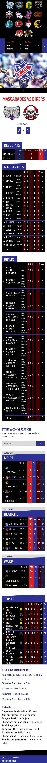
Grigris (13, 538)
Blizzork (13, 548)
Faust (9, 202)
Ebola (9, 211)
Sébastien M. (7, 683)
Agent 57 (10, 245)
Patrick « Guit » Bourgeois (11, 270)
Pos (3, 463)
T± (42, 463)
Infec (12, 529)
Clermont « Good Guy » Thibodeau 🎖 (12, 386)
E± (38, 463)
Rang (3, 604)
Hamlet (10, 215)
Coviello (10, 175)
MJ (20, 463)
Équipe (8, 463)
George (9, 181)
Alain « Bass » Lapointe (13, 294)
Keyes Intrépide (11, 614)
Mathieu (5, 688)
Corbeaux (14, 585)
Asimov (9, 241)
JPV (38, 172)
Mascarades (9, 154)
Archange (14, 524)
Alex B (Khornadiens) (11, 675)
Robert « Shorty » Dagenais (11, 340)
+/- (42, 172)
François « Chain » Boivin (10, 352)
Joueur (9, 172)
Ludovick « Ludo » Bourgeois (11, 306)
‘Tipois (9, 657)
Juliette (10, 226)
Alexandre (6, 694)
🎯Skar (10, 619)
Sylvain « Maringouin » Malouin (13, 398)
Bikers (6, 158)
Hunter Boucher (10, 633)
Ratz (11, 491)
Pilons (12, 477)
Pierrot (10, 193)
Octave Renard (10, 652)
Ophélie (10, 222)
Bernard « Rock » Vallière (10, 329)
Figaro (9, 198)
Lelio (8, 218)
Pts (30, 463)
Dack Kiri (10, 237)
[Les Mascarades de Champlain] (11, 112)
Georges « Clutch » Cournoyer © (12, 375)
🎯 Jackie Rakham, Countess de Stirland (11, 642)
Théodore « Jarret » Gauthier (11, 363)
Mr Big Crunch (9, 206)
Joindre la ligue (9, 760)
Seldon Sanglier (10, 661)
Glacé (8, 623)
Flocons (13, 571)
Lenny (9, 187)
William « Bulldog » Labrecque (12, 317)
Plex (11, 543)
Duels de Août (23, 683)
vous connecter (19, 433)
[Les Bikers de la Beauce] (31, 112)
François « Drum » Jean (13, 281)
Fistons (13, 533)
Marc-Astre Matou (12, 627)
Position (18, 172)
